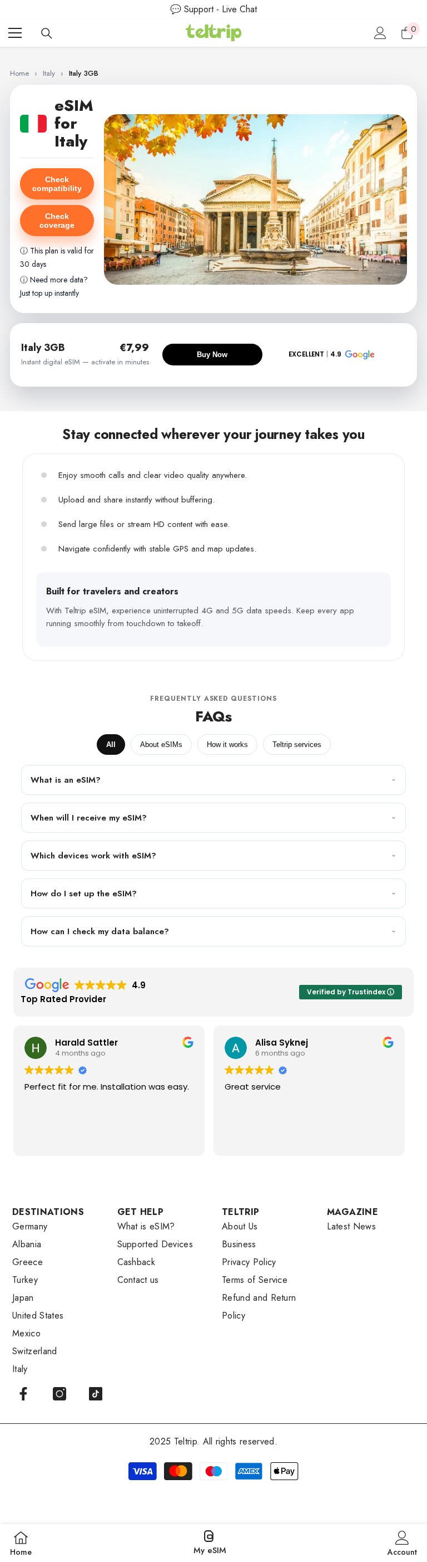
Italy (50, 73)
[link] (402, 1543)
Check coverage (57, 221)
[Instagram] (59, 1394)
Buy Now (212, 354)
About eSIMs (161, 744)
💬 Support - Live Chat (213, 9)
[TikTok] (96, 1394)
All (111, 744)
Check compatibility (57, 184)
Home (19, 73)
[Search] (46, 33)
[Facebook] (23, 1394)
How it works (227, 744)
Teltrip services (296, 744)
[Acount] (380, 33)
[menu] (15, 33)
